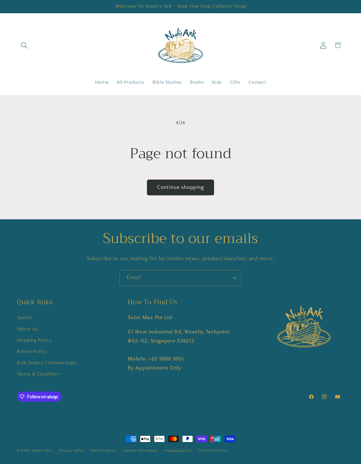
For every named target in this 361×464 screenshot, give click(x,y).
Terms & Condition (38, 374)
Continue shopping (180, 187)
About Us (27, 329)
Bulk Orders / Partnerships (47, 362)
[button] (24, 45)
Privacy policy (72, 450)
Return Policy (32, 351)
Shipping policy (178, 450)
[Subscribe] (233, 278)
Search (24, 317)
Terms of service (213, 450)
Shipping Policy (34, 340)
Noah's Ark (41, 450)
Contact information (140, 450)
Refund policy (103, 450)
